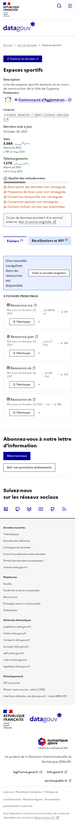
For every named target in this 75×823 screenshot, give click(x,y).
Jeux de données (27, 45)
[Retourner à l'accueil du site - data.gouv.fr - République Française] (45, 719)
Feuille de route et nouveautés (21, 590)
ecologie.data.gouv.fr (16, 646)
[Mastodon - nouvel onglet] (17, 509)
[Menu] (70, 6)
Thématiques (11, 534)
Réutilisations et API (50, 240)
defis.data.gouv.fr (13, 653)
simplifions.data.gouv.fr (17, 627)
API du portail (11, 683)
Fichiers (15, 240)
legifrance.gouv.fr (25, 772)
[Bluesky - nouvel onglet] (29, 509)
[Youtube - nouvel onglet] (41, 509)
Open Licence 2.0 (44, 817)
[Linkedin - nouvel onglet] (6, 509)
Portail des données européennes (23, 561)
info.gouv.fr (55, 772)
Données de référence (16, 541)
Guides (7, 584)
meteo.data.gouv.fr (14, 633)
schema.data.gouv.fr (15, 567)
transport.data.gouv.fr (16, 640)
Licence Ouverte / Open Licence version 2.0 (36, 117)
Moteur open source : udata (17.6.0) (24, 689)
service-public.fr (56, 781)
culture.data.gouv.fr (15, 660)
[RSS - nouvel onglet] (64, 509)
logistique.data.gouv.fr (16, 666)
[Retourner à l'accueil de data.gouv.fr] (19, 27)
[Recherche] (59, 6)
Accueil (7, 45)
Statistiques (10, 610)
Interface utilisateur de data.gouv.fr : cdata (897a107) (35, 696)
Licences (8, 792)
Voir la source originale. (35, 222)
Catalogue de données (16, 547)
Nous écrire (10, 597)
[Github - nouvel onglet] (52, 509)
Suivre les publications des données (24, 554)
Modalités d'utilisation (28, 792)
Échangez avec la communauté (21, 604)
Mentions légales (33, 799)
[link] (22, 59)
